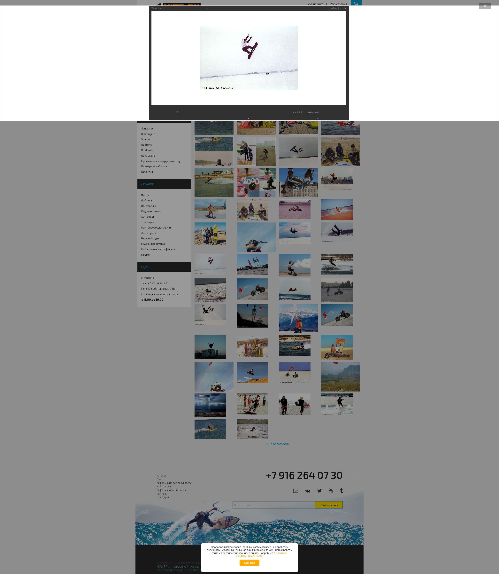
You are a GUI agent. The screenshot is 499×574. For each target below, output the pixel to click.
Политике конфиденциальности (262, 554)
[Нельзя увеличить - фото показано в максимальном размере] (341, 8)
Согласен (249, 562)
